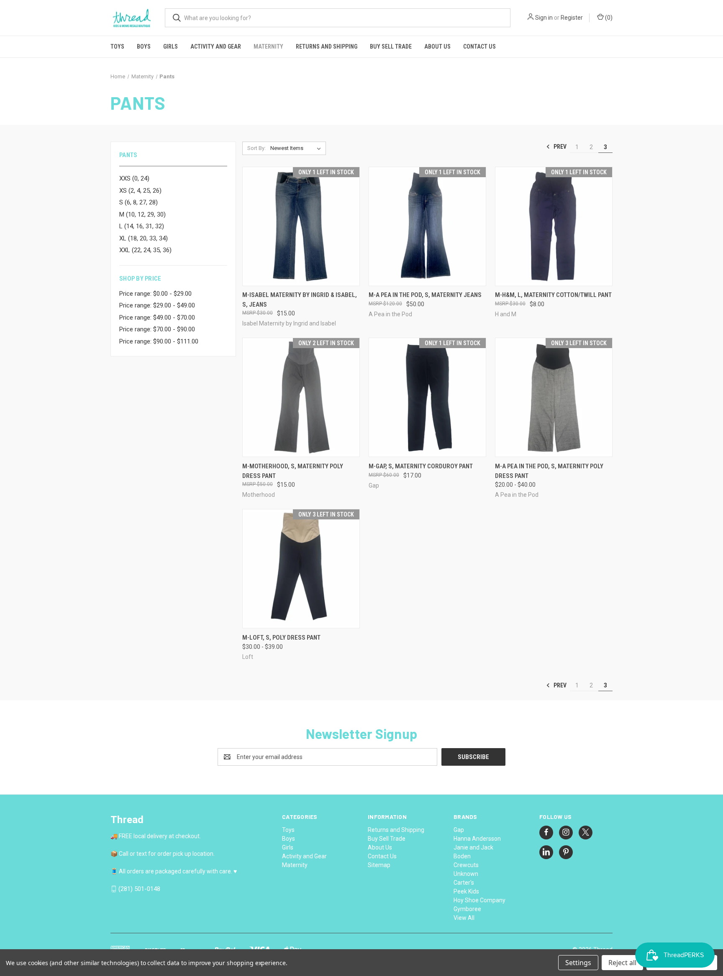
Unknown (466, 873)
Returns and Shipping (326, 46)
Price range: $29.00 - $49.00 (157, 305)
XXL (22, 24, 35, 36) (145, 250)
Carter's (464, 882)
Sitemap (379, 865)
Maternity (268, 46)
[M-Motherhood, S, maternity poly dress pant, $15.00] (301, 397)
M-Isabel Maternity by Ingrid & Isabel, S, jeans (299, 299)
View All (464, 917)
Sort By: (256, 148)
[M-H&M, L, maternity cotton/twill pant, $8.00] (554, 226)
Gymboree (467, 909)
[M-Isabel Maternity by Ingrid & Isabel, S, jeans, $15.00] (301, 226)
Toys (117, 46)
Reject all (622, 962)
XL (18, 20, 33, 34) (143, 238)
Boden (462, 856)
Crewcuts (466, 865)
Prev (559, 146)
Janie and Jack (473, 847)
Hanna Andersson (477, 838)
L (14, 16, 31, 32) (141, 226)
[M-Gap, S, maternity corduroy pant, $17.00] (427, 397)
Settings (578, 962)
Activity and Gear (215, 46)
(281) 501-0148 (139, 889)
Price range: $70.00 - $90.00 (157, 329)
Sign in (544, 17)
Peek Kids (466, 891)
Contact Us (479, 46)
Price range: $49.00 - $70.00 (157, 317)
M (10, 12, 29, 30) (142, 214)
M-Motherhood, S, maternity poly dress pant (292, 471)
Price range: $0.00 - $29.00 (155, 293)
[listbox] (297, 148)
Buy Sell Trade (391, 46)
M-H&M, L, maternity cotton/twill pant (553, 295)
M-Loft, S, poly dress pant (281, 637)
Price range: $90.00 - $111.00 (158, 341)
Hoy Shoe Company (479, 900)
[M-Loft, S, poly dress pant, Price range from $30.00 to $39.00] (301, 569)
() (608, 17)
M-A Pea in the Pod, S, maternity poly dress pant (549, 471)
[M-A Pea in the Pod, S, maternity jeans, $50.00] (427, 226)
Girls (170, 46)
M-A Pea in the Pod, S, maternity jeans (425, 295)
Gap (459, 829)
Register (572, 17)
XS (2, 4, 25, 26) (140, 190)
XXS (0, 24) (134, 178)
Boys (144, 46)
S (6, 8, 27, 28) (138, 202)
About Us (437, 46)
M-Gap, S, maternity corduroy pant (421, 466)
